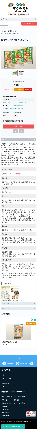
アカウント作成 (6, 378)
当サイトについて (7, 397)
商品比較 (4, 386)
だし (16, 31)
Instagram (23, 363)
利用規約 (16, 400)
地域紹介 (4, 406)
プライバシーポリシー (20, 403)
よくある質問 (5, 412)
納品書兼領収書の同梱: (10, 96)
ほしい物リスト (6, 383)
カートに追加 (18, 126)
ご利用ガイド (5, 409)
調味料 (10, 31)
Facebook (9, 363)
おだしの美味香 (18, 106)
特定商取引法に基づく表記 (21, 397)
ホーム (3, 31)
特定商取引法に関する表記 (14, 121)
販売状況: (6, 112)
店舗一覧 (4, 400)
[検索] (36, 19)
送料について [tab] (6, 303)
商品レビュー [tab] (6, 308)
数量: (4, 116)
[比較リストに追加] (21, 131)
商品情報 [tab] (4, 139)
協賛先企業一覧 (6, 403)
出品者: (5, 106)
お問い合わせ (5, 416)
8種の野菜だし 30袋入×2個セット (17, 325)
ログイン (4, 375)
